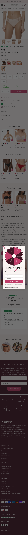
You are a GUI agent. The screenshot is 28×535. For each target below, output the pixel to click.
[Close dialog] (4, 247)
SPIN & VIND (14, 282)
